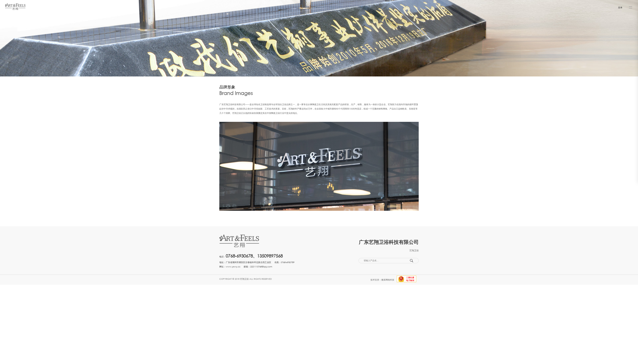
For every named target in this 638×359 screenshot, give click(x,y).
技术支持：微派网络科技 (382, 279)
